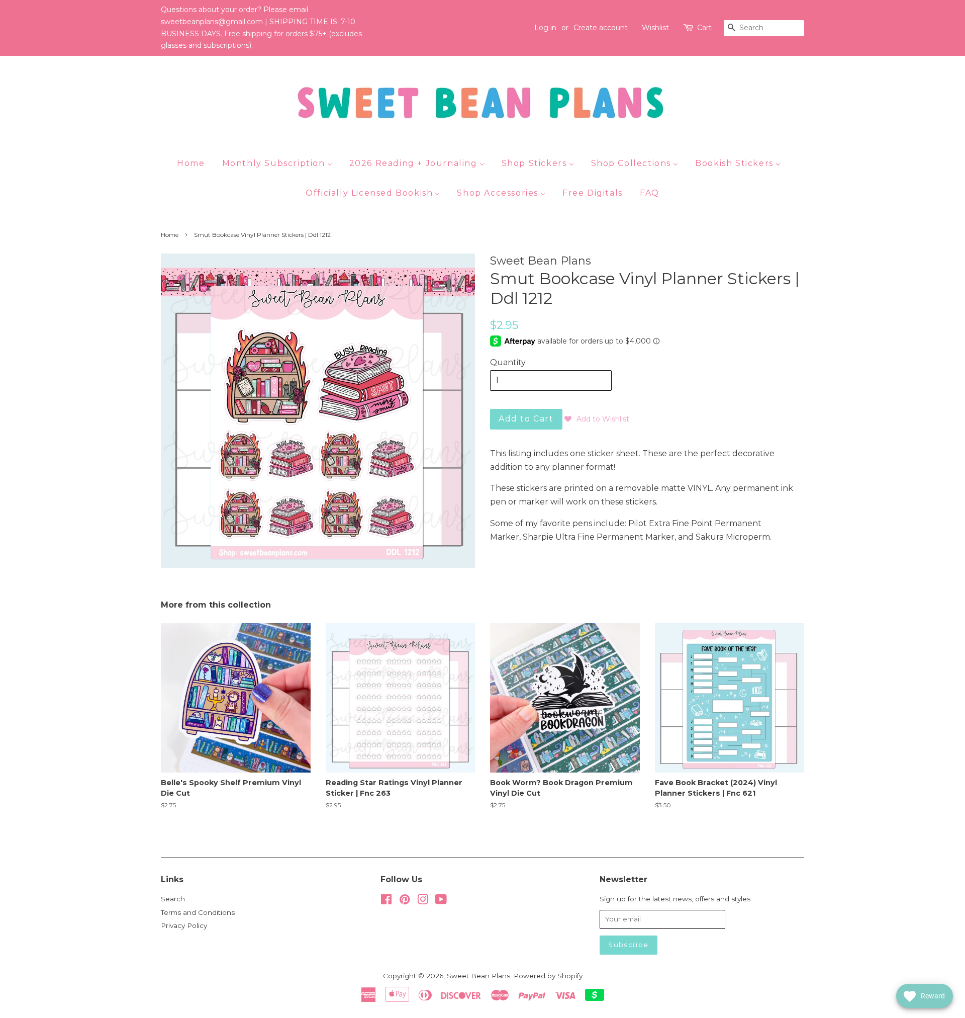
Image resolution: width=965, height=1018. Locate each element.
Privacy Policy (184, 925)
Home (169, 234)
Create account (600, 27)
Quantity (508, 362)
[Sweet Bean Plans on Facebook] (386, 901)
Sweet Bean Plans (478, 976)
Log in (545, 27)
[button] (596, 419)
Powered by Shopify (548, 976)
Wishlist (655, 27)
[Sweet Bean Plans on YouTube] (441, 901)
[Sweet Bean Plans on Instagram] (422, 901)
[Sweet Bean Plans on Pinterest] (404, 901)
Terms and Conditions (198, 912)
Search (173, 899)
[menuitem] (194, 163)
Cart (704, 27)
